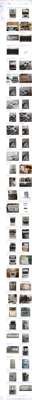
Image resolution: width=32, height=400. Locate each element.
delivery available (2, 18)
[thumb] (8, 3)
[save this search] (31, 2)
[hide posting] (18, 20)
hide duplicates (2, 9)
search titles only (2, 7)
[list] (7, 3)
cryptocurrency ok (2, 17)
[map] (10, 3)
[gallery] (9, 3)
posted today (2, 8)
